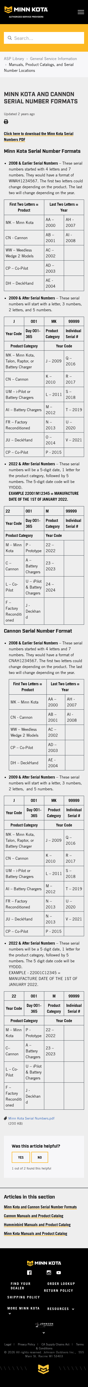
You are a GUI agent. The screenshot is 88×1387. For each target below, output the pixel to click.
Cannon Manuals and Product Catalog (33, 1215)
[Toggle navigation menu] (81, 12)
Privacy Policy (26, 1344)
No (40, 1157)
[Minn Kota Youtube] (58, 1272)
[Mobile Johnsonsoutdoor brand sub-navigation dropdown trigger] (44, 1332)
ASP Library (14, 58)
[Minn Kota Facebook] (29, 1272)
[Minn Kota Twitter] (39, 1272)
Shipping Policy (23, 1297)
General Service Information (53, 58)
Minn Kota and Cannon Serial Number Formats (40, 1206)
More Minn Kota (23, 1308)
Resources (59, 1309)
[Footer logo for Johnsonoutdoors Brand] (44, 1325)
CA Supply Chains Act (55, 1344)
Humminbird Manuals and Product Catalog (37, 1224)
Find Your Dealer (21, 1285)
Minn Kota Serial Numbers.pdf (31, 1118)
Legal (7, 1344)
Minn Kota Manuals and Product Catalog (35, 1233)
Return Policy (58, 1290)
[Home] (26, 12)
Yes (21, 1157)
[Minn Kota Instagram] (49, 1272)
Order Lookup (61, 1283)
